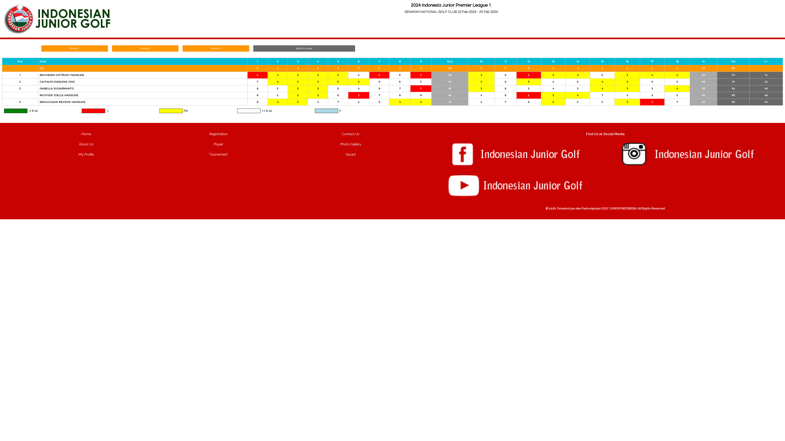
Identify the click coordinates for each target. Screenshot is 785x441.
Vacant (350, 154)
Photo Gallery (350, 144)
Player (218, 144)
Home (86, 134)
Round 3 (216, 48)
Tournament (218, 154)
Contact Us (350, 134)
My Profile (86, 154)
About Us (86, 144)
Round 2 (145, 48)
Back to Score (304, 48)
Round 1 (74, 48)
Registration (218, 134)
